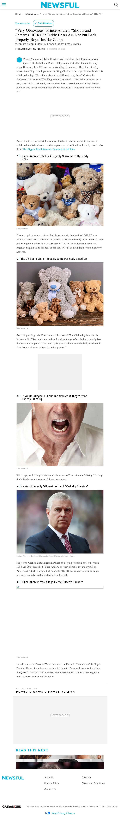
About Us (49, 777)
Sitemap (86, 777)
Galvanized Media (47, 806)
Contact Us (50, 789)
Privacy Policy (51, 783)
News (38, 692)
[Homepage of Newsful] (13, 778)
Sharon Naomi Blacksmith (31, 49)
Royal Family (62, 692)
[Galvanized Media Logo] (11, 806)
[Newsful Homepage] (60, 4)
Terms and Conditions (93, 783)
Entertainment (31, 14)
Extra (22, 692)
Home (18, 14)
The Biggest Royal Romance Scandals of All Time (49, 149)
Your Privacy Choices (63, 813)
